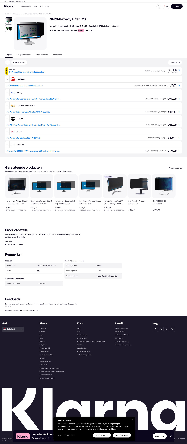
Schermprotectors (111, 26)
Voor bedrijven (21, 1)
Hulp (47, 6)
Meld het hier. (34, 310)
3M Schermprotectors (16, 244)
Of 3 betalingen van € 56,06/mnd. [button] (114, 210)
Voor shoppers (9, 1)
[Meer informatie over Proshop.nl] (7, 79)
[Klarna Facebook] (155, 329)
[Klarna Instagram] (172, 329)
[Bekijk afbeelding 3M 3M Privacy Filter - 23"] (8, 20)
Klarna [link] (7, 14)
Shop (35, 6)
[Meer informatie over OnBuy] (7, 93)
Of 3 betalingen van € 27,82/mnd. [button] (16, 210)
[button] (166, 6)
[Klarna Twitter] (166, 329)
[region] (94, 429)
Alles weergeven (175, 168)
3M (38, 271)
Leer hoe (88, 30)
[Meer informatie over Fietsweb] (7, 145)
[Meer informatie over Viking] (7, 132)
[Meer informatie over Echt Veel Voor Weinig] (7, 106)
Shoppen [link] (15, 14)
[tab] (9, 55)
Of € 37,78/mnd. (172, 72)
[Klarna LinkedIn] (161, 329)
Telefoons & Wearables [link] (29, 14)
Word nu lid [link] (159, 436)
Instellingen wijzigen (66, 435)
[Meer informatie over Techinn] (7, 119)
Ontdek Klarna (26, 6)
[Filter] (7, 62)
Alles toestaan (122, 435)
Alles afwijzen (102, 435)
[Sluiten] (132, 419)
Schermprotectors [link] (45, 14)
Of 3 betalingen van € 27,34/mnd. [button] (65, 210)
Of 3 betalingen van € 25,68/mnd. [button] (89, 210)
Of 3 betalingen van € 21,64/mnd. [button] (41, 210)
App (41, 6)
